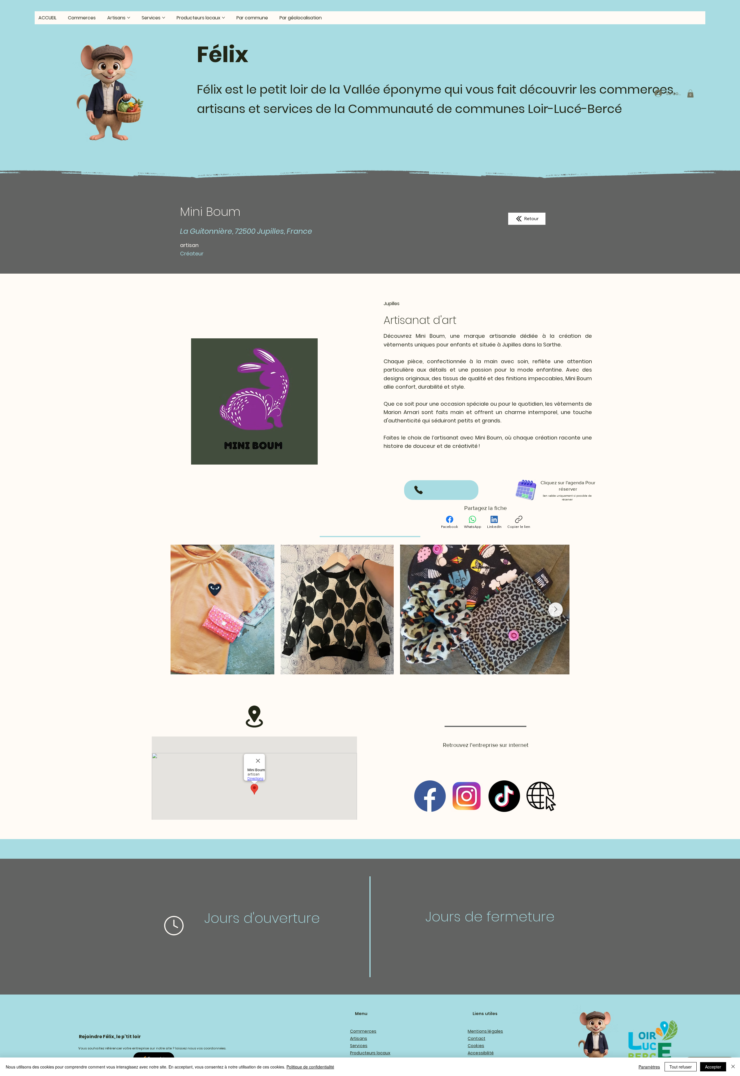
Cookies (476, 1046)
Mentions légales (485, 1031)
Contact (476, 1038)
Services (358, 1046)
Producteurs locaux (370, 1053)
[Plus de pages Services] (163, 17)
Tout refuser (680, 1067)
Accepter (713, 1067)
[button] (690, 93)
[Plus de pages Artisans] (128, 17)
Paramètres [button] (649, 1067)
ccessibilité (482, 1053)
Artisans (358, 1038)
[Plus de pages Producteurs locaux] (223, 17)
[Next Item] (555, 609)
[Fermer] (733, 1066)
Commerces (363, 1031)
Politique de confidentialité (310, 1067)
